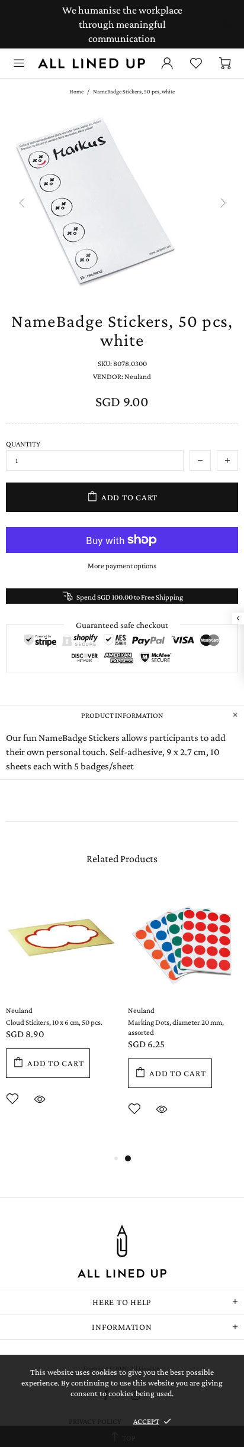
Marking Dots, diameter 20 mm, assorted (176, 1027)
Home (76, 91)
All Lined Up (91, 63)
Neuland (19, 1010)
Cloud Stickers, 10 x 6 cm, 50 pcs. (54, 1022)
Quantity (23, 443)
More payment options (122, 565)
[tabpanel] (183, 1018)
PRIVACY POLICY (95, 1421)
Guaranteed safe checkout (122, 625)
